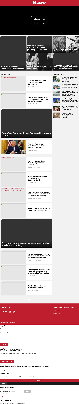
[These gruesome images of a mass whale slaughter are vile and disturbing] (26, 233)
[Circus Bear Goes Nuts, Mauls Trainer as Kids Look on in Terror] (26, 123)
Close (4, 383)
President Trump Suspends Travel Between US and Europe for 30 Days (38, 146)
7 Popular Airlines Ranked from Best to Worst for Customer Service (37, 178)
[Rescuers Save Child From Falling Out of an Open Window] (13, 53)
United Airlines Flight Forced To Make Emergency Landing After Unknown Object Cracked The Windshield (70, 93)
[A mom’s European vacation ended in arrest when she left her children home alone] (13, 257)
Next (29, 300)
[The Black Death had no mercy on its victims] (13, 288)
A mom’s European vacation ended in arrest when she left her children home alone (39, 256)
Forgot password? (4, 348)
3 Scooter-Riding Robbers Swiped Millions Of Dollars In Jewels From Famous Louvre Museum (70, 101)
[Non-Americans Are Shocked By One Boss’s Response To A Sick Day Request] (56, 108)
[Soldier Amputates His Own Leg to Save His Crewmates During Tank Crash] (13, 100)
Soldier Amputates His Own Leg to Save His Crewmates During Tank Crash (38, 99)
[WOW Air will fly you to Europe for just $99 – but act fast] (13, 210)
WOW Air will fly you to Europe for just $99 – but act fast (39, 209)
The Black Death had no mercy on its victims (37, 287)
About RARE (56, 310)
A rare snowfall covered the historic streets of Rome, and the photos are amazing (39, 194)
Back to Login (3, 365)
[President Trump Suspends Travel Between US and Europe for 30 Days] (13, 147)
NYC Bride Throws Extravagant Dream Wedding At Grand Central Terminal (69, 115)
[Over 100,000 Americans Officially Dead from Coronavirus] (13, 83)
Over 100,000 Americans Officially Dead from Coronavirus (37, 82)
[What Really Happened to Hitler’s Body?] (39, 62)
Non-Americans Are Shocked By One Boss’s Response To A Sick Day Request (70, 108)
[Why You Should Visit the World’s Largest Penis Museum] (13, 164)
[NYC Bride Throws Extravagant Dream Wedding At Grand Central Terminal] (56, 115)
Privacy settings (57, 316)
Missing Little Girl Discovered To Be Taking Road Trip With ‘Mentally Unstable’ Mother (70, 86)
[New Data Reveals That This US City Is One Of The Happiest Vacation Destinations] (56, 79)
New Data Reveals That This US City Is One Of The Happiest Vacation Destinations (70, 79)
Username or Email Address (7, 332)
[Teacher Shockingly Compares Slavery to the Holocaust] (66, 44)
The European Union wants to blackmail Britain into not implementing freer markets (39, 271)
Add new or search (5, 391)
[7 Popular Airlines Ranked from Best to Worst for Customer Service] (13, 179)
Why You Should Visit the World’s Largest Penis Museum (37, 163)
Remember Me (5, 340)
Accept (39, 381)
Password (2, 337)
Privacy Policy (56, 313)
